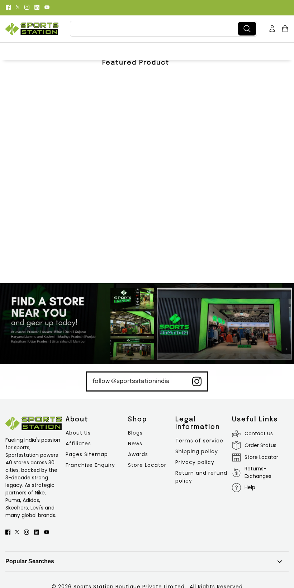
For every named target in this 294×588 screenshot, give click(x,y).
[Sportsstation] (31, 29)
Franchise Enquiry (90, 465)
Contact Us (259, 433)
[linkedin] (37, 6)
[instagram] (27, 6)
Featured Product (135, 63)
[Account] (272, 28)
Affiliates (78, 443)
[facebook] (8, 6)
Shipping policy (196, 451)
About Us (78, 432)
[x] (17, 6)
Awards (138, 454)
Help (250, 487)
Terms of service (199, 440)
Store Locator (147, 465)
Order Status (260, 445)
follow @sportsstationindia (131, 381)
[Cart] (285, 28)
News (135, 443)
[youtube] (47, 6)
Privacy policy (194, 462)
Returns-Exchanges (258, 472)
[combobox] (155, 28)
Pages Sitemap (87, 454)
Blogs (135, 432)
